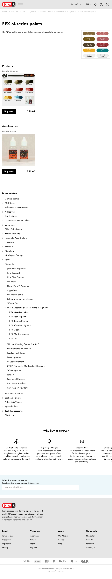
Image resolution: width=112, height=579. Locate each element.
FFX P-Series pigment (19, 334)
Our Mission (63, 535)
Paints (7, 259)
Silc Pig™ (11, 281)
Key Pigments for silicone (19, 348)
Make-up (9, 246)
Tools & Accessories (14, 410)
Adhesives (10, 211)
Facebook (90, 543)
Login (32, 543)
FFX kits (13, 338)
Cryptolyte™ (12, 290)
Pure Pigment (13, 272)
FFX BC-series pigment (20, 325)
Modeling (9, 251)
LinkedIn (89, 539)
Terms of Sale (7, 535)
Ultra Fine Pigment (15, 277)
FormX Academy (12, 233)
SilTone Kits (12, 303)
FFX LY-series (15, 329)
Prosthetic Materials (14, 393)
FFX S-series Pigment (19, 321)
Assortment (34, 535)
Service (33, 539)
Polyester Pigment (15, 361)
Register (33, 547)
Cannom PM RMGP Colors (17, 220)
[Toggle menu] (20, 4)
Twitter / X (90, 547)
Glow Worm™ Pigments (18, 286)
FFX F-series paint (17, 316)
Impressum (6, 543)
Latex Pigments (14, 357)
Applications (10, 216)
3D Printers (10, 203)
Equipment (10, 224)
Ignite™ (10, 374)
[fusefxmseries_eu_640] (95, 44)
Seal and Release (13, 397)
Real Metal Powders (16, 379)
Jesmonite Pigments (16, 268)
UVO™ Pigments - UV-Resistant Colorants (26, 366)
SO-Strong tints (14, 370)
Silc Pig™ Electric (15, 294)
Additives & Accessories (16, 207)
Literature (9, 242)
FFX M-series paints (88, 11)
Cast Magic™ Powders (17, 387)
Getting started (12, 198)
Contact (61, 539)
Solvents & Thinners (14, 402)
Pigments (32, 11)
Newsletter (90, 535)
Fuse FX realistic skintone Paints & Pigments (58, 11)
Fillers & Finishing (13, 229)
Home (4, 11)
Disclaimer (6, 539)
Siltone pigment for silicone (20, 299)
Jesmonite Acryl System (16, 238)
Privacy (5, 547)
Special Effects (11, 406)
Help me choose (18, 11)
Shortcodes (10, 415)
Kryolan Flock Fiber (16, 353)
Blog (60, 543)
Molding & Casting (14, 255)
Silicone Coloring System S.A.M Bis (23, 344)
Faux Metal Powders (16, 383)
